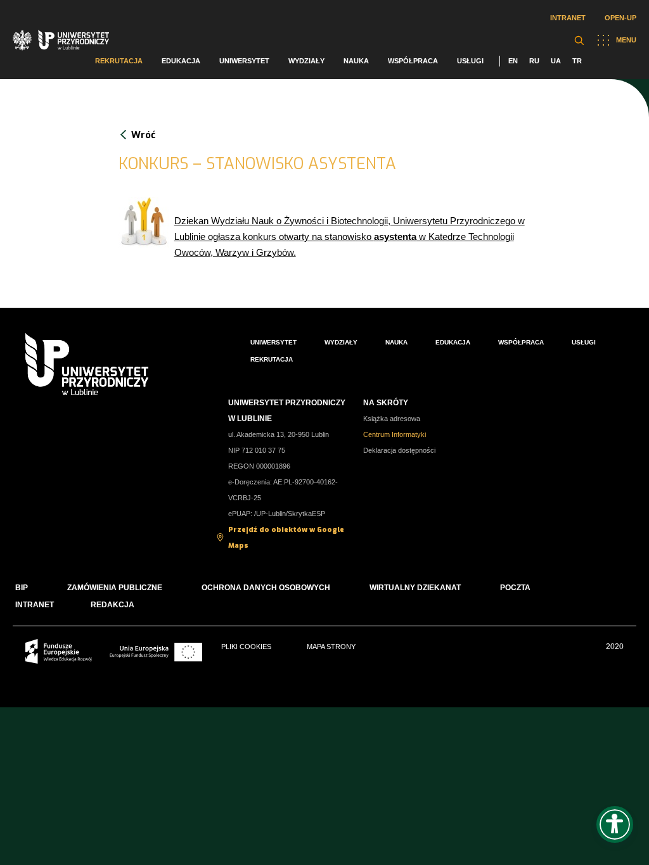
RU (534, 61)
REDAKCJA (112, 604)
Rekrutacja (119, 61)
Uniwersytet (244, 61)
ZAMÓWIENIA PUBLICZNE (114, 587)
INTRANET (34, 604)
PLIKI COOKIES (246, 646)
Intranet (568, 18)
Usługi (470, 61)
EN (513, 61)
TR (577, 61)
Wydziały (306, 61)
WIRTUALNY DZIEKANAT (415, 587)
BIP (21, 587)
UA (556, 61)
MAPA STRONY (331, 646)
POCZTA (515, 587)
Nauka (356, 61)
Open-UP (620, 18)
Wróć (143, 135)
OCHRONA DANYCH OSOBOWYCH (266, 587)
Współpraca (413, 61)
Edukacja (181, 61)
